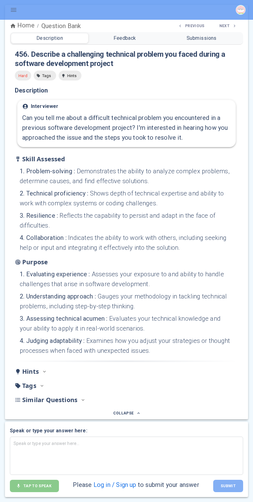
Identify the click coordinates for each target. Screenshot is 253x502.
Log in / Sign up (114, 484)
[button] (45, 75)
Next (224, 26)
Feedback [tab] (125, 38)
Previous (195, 26)
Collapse (123, 413)
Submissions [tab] (202, 38)
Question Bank (61, 26)
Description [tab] (49, 38)
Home (26, 25)
